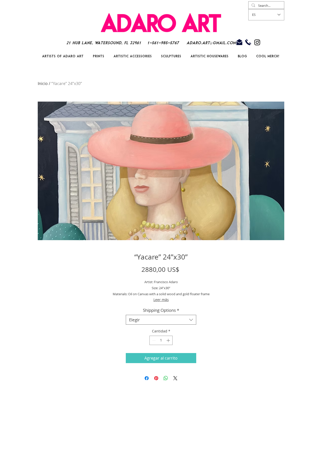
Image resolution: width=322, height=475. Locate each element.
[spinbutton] (161, 340)
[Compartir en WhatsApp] (166, 378)
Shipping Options (161, 310)
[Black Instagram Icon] (257, 42)
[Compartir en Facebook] (147, 378)
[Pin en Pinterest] (156, 378)
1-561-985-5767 (163, 43)
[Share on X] (175, 378)
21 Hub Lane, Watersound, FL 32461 (103, 43)
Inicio (43, 83)
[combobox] (161, 320)
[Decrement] (153, 340)
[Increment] (169, 340)
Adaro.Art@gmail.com (211, 43)
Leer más (161, 299)
